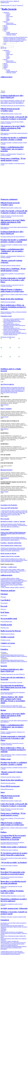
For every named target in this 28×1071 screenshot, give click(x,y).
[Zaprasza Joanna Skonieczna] (7, 633)
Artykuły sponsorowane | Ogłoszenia (14, 908)
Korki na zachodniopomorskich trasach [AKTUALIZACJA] (12, 323)
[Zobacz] (3, 92)
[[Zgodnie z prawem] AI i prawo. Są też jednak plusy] (5, 640)
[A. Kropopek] (6, 621)
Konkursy (5, 26)
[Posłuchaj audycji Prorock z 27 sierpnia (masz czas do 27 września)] (3, 609)
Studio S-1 (5, 28)
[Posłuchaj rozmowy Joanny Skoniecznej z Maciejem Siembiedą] (5, 627)
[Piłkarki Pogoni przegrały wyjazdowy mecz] (11, 113)
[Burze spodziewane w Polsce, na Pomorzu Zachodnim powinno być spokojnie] (14, 313)
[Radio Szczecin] (5, 2)
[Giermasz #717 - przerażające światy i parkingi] (3, 597)
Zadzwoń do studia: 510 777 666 (8, 942)
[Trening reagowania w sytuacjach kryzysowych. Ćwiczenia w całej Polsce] (14, 286)
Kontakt (8, 32)
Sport (7, 17)
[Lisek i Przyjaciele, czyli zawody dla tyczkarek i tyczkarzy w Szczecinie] (14, 123)
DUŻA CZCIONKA (13, 947)
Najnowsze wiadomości (9, 199)
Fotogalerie (5, 920)
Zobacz (2, 516)
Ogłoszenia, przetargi (11, 34)
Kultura (8, 19)
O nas (4, 30)
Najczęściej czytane (6, 316)
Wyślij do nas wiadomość (14, 41)
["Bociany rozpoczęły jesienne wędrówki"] (11, 265)
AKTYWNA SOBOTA (7, 384)
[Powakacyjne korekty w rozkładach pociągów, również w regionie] (14, 144)
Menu (4, 44)
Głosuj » (6, 516)
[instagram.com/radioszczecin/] (8, 337)
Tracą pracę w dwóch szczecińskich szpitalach (13, 319)
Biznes (7, 20)
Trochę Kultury (5, 529)
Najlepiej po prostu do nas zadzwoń (11, 37)
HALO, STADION (6, 409)
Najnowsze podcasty (8, 590)
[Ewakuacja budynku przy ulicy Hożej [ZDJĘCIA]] (13, 105)
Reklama (5, 29)
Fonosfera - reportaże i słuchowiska (11, 543)
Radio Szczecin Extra (11, 24)
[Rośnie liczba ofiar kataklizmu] (8, 302)
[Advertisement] (14, 179)
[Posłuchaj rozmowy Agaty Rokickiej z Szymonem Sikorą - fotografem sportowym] (3, 652)
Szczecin (8, 13)
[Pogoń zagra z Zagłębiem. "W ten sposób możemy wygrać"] (14, 164)
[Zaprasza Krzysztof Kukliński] (4, 603)
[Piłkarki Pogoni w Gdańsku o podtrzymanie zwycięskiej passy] (14, 295)
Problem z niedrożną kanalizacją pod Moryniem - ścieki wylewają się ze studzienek (14, 331)
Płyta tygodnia (5, 519)
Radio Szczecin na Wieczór (8, 553)
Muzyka (5, 25)
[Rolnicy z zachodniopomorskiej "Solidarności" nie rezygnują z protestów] (14, 155)
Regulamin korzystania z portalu (13, 952)
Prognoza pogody (20, 943)
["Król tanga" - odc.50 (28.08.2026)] (4, 615)
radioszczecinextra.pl (13, 945)
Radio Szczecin (9, 23)
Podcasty (5, 21)
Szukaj (21, 41)
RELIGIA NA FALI (6, 470)
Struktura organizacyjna (11, 33)
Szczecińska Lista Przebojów (9, 505)
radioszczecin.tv (6, 575)
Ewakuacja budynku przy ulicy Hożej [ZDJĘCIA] (14, 334)
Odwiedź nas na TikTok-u (15, 39)
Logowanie (5, 947)
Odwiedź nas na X (13, 38)
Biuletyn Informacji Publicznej (15, 946)
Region (8, 15)
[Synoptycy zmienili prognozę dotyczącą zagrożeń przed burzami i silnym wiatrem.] (14, 756)
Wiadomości (6, 12)
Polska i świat (9, 16)
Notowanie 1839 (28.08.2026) (9, 508)
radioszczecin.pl (4, 945)
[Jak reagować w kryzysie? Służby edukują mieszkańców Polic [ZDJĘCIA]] (14, 134)
